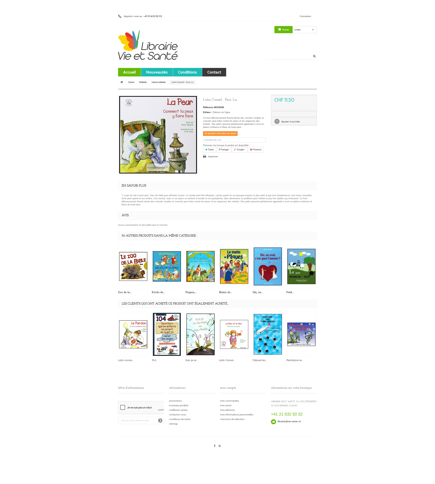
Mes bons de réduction (232, 419)
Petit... (290, 292)
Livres (131, 82)
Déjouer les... (260, 360)
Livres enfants (159, 82)
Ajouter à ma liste (290, 121)
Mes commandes (229, 400)
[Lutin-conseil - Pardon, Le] (133, 334)
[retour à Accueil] (121, 82)
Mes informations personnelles (236, 414)
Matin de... (225, 292)
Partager (224, 149)
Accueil (129, 72)
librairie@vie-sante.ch (289, 421)
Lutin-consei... (126, 360)
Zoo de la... (125, 292)
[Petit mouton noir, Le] (301, 266)
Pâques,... (191, 292)
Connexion (305, 16)
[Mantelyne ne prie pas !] (301, 334)
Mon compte (228, 388)
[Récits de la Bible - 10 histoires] (167, 266)
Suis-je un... (191, 360)
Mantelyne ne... (294, 360)
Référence (208, 107)
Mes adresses (227, 409)
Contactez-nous (177, 414)
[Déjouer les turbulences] (268, 334)
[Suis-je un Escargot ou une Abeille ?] (200, 334)
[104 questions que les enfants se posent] (167, 334)
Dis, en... (258, 292)
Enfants (143, 82)
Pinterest (257, 149)
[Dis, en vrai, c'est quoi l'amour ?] (268, 266)
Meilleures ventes (178, 409)
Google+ (240, 149)
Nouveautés (157, 72)
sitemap (173, 423)
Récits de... (158, 292)
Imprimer (213, 156)
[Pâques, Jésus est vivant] (200, 266)
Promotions (175, 400)
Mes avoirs (226, 405)
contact (214, 72)
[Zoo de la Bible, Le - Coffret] (133, 266)
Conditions (187, 72)
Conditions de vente (179, 419)
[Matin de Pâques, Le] (234, 266)
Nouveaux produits (178, 405)
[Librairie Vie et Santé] (148, 45)
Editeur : (207, 112)
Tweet (210, 149)
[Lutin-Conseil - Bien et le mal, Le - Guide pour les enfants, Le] (234, 334)
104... (154, 360)
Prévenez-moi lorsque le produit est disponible (225, 145)
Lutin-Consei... (227, 360)
